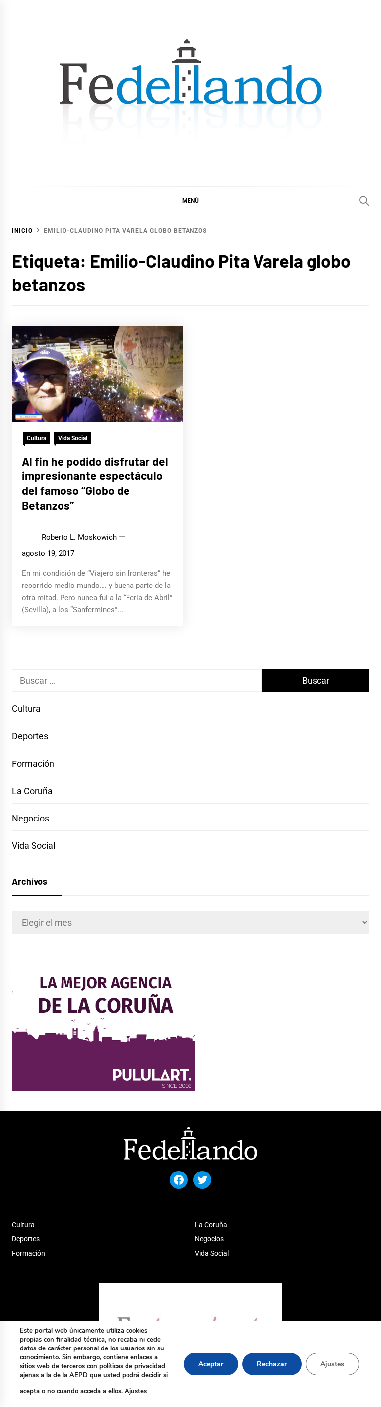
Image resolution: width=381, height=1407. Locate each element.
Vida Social (72, 438)
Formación (33, 764)
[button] (190, 200)
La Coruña (32, 791)
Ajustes (136, 1391)
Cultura (36, 438)
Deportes (30, 736)
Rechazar (272, 1364)
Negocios (30, 818)
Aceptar (210, 1364)
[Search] (364, 201)
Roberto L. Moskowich (79, 537)
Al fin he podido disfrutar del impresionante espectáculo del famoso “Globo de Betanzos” (95, 483)
